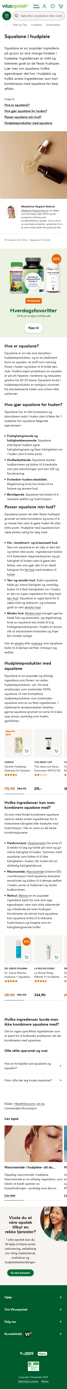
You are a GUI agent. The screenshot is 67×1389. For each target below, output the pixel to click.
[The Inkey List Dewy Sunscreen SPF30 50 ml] (48, 743)
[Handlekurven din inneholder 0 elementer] (61, 6)
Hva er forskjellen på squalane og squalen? (27, 1066)
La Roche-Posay (44, 968)
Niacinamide (35, 871)
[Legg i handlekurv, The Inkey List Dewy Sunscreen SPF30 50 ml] (56, 751)
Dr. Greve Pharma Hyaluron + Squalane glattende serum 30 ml (18, 975)
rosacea (36, 643)
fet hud (29, 570)
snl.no (40, 1104)
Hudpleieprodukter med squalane (28, 123)
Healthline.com (24, 1104)
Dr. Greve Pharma (15, 968)
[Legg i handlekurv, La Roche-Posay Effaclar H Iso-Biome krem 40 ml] (56, 957)
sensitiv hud (33, 607)
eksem (19, 643)
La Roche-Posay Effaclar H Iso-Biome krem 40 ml (46, 975)
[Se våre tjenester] (20, 1246)
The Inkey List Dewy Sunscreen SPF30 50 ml (47, 769)
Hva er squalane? (17, 105)
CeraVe (9, 762)
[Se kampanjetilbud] (33, 315)
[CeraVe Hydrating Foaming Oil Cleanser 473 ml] (18, 743)
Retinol (23, 895)
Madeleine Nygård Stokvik (34, 210)
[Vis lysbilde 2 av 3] (33, 794)
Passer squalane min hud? (23, 117)
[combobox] (39, 15)
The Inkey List (43, 762)
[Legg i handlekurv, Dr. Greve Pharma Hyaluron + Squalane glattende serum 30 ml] (26, 957)
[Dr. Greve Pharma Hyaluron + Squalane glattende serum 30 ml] (18, 949)
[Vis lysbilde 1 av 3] (14, 794)
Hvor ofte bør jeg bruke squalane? (28, 1080)
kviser (11, 574)
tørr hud (12, 598)
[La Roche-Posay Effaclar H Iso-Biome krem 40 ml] (48, 949)
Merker (45, 1381)
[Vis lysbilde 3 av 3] (53, 794)
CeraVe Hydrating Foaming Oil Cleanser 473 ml (17, 769)
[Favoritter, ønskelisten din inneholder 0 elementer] (52, 6)
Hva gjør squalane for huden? (25, 111)
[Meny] (6, 15)
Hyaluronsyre (37, 843)
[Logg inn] (44, 6)
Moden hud (33, 613)
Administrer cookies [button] (28, 1381)
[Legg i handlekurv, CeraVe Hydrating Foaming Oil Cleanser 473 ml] (26, 751)
